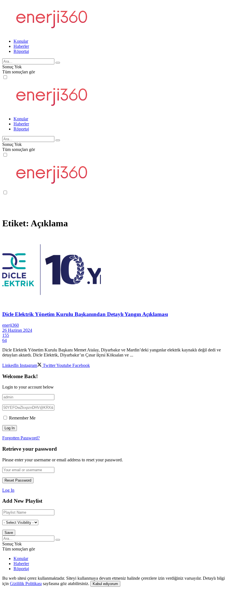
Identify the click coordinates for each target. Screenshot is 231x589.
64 (4, 340)
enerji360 (10, 325)
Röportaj (21, 51)
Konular (21, 41)
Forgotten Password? (21, 437)
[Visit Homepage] (51, 31)
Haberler (21, 46)
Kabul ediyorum (105, 584)
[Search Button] (57, 63)
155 (5, 335)
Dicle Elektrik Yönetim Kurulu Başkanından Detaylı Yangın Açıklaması (85, 314)
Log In (8, 490)
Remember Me (22, 418)
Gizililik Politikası (26, 583)
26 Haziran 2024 (17, 330)
